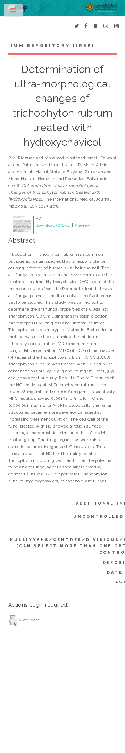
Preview (82, 225)
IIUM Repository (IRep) (51, 45)
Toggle (13, 12)
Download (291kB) (53, 225)
